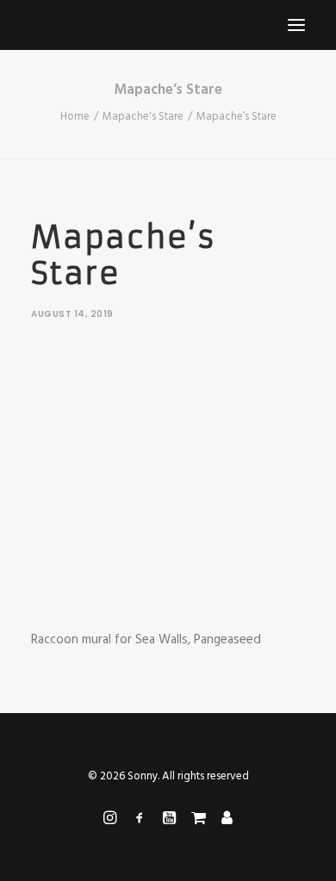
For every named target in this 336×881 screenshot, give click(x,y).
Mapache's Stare (143, 117)
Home (75, 117)
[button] (296, 25)
